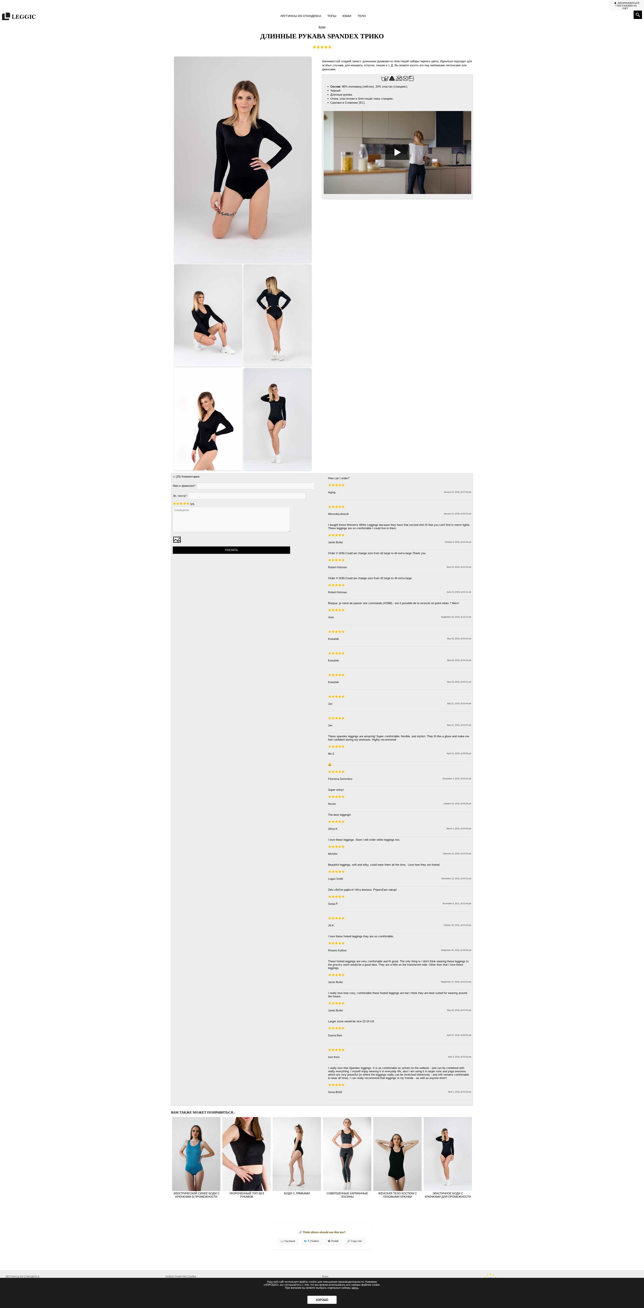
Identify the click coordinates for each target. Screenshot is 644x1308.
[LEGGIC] (19, 17)
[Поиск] (638, 15)
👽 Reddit (333, 1241)
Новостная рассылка (180, 1276)
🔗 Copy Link (354, 1241)
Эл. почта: (180, 495)
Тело (362, 16)
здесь (355, 1287)
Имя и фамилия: (184, 485)
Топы (331, 16)
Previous (175, 1156)
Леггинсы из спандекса (300, 16)
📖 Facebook (288, 1241)
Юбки (346, 16)
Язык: (325, 1276)
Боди (322, 27)
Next (468, 1156)
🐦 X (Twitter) (311, 1241)
